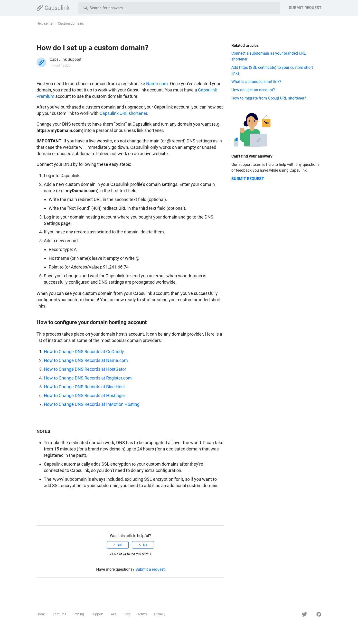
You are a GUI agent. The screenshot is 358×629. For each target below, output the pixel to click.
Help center (45, 23)
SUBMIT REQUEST (305, 7)
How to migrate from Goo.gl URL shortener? (268, 98)
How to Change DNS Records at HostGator (85, 369)
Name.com (157, 83)
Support (97, 614)
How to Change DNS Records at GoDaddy (84, 351)
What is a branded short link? (256, 81)
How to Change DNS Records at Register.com (88, 377)
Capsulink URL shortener (123, 113)
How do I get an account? (253, 90)
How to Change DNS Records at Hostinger (84, 395)
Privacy (159, 614)
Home (41, 614)
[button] (118, 545)
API (113, 614)
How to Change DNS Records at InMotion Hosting (92, 404)
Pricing (79, 614)
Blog (126, 614)
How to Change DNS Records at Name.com (86, 360)
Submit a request (150, 569)
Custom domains (71, 23)
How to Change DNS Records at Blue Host (84, 386)
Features (59, 614)
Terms (142, 614)
